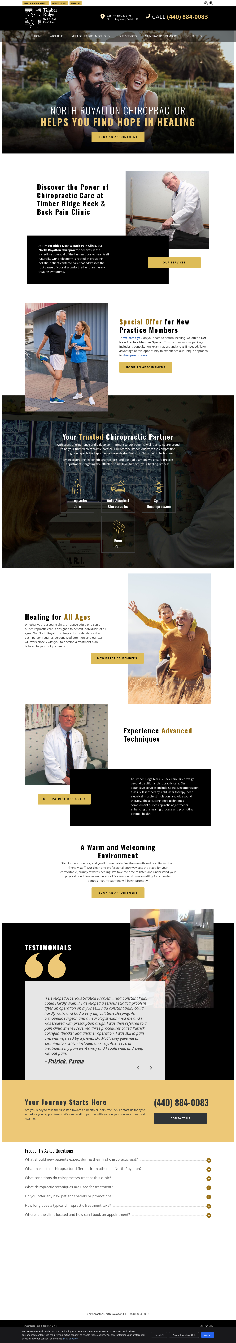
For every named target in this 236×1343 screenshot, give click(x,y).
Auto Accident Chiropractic (118, 503)
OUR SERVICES (174, 262)
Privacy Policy (70, 1338)
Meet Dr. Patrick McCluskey (90, 36)
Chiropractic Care (77, 503)
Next (150, 1067)
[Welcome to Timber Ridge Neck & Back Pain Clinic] (41, 27)
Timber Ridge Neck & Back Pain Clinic (69, 246)
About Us (56, 36)
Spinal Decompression (159, 503)
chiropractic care (135, 355)
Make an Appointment (36, 3)
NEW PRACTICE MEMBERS (117, 658)
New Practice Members (161, 36)
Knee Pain (118, 543)
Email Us (75, 3)
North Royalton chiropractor (59, 250)
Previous (138, 1067)
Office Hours (59, 3)
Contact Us (194, 36)
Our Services (128, 36)
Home (38, 36)
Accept (207, 1335)
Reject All (159, 1335)
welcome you (132, 338)
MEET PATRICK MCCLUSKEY (64, 799)
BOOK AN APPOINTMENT (118, 137)
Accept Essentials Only (184, 1335)
